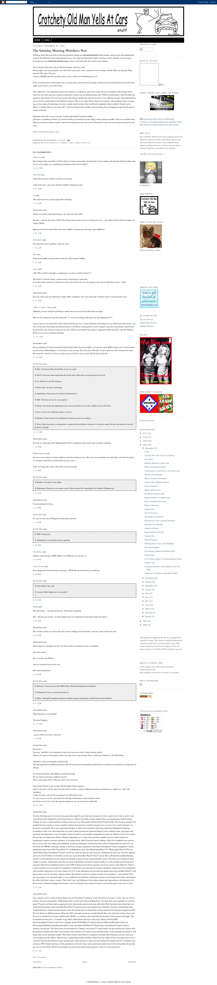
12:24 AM (38, 168)
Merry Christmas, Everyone (155, 478)
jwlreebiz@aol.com (147, 669)
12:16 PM (37, 357)
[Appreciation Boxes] (149, 307)
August (148, 589)
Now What (149, 459)
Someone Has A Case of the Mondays (159, 543)
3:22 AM (37, 247)
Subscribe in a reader (148, 44)
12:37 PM (37, 432)
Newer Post (37, 961)
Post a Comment (39, 957)
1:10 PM (37, 446)
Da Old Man (38, 364)
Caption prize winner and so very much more (162, 470)
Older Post (132, 961)
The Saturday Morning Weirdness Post (60, 50)
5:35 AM (37, 887)
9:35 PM (37, 703)
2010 (145, 437)
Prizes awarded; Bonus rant (155, 501)
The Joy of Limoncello (154, 474)
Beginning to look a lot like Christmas (160, 520)
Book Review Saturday (154, 524)
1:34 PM (37, 470)
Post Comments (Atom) (53, 967)
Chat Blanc (37, 551)
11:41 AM (38, 336)
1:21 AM (37, 203)
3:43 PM (37, 507)
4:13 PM (37, 522)
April (147, 604)
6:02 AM (37, 950)
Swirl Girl (37, 174)
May (147, 601)
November (149, 578)
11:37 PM (37, 724)
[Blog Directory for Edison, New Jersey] (146, 696)
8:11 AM (37, 286)
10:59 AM (38, 805)
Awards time (149, 555)
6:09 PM (37, 574)
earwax (63, 143)
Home (38, 40)
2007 (145, 621)
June (147, 597)
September (149, 585)
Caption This (150, 562)
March (148, 608)
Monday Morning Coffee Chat (157, 463)
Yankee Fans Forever (148, 322)
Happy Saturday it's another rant (157, 497)
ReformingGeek (39, 453)
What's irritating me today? (155, 467)
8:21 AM (37, 300)
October (148, 581)
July (147, 593)
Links (47, 40)
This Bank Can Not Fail (154, 516)
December (149, 448)
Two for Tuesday (151, 486)
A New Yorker (38, 566)
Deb (34, 254)
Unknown (37, 157)
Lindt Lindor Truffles (79, 143)
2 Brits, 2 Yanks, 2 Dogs (42, 307)
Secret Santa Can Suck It (154, 532)
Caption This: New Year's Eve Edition (160, 455)
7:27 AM (37, 262)
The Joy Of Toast (146, 319)
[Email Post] (68, 140)
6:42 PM (37, 620)
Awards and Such (151, 528)
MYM (35, 606)
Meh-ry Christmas (152, 505)
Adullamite (37, 239)
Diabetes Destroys (147, 326)
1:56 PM (37, 738)
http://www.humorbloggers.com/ (46, 131)
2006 (145, 625)
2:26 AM (37, 233)
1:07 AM (37, 188)
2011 (145, 433)
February (149, 612)
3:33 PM (37, 493)
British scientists (50, 143)
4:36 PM (37, 545)
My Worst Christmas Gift (154, 493)
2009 (145, 441)
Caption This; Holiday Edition (157, 482)
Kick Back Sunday (152, 547)
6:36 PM (37, 600)
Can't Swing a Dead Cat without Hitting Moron (163, 558)
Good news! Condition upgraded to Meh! (161, 573)
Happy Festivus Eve (152, 490)
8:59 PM (37, 674)
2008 (145, 444)
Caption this (149, 509)
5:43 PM (37, 559)
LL (34, 195)
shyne (35, 269)
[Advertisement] (153, 269)
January (148, 616)
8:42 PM (37, 635)
